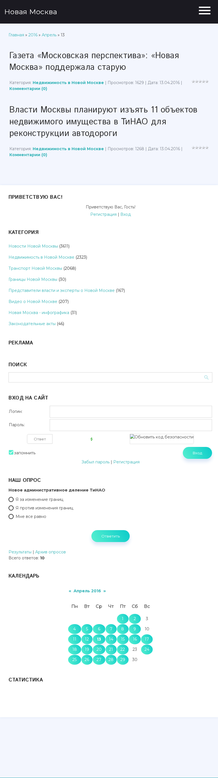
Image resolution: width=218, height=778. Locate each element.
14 (111, 639)
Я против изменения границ (44, 508)
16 (135, 639)
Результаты (20, 552)
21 (111, 649)
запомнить (24, 452)
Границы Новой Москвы (33, 279)
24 (146, 649)
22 (122, 649)
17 (147, 639)
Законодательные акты (32, 323)
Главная (16, 34)
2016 (32, 34)
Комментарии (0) (28, 88)
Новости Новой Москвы (33, 246)
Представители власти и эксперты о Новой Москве (62, 290)
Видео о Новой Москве (33, 301)
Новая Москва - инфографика (39, 312)
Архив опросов (50, 552)
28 (111, 659)
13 (99, 639)
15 (123, 639)
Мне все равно (31, 516)
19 (87, 649)
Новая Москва (30, 11)
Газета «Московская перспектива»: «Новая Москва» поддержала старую (94, 62)
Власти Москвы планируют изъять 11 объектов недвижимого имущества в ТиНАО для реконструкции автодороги (103, 121)
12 (87, 639)
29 (122, 659)
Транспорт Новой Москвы (35, 268)
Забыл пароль (95, 462)
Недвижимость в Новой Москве (68, 82)
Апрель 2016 (87, 590)
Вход (125, 214)
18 (74, 649)
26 (87, 659)
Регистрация (103, 214)
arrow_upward (205, 765)
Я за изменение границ (39, 499)
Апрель (49, 34)
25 (74, 659)
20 (99, 649)
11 (74, 639)
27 (99, 659)
